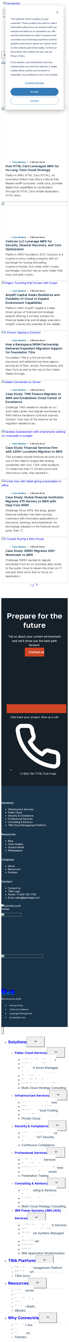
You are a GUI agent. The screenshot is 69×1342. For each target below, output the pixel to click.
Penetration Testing (34, 1175)
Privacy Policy (16, 1005)
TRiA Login (14, 891)
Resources (18, 1283)
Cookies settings (34, 82)
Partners (13, 872)
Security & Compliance (20, 815)
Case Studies (15, 844)
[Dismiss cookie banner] (57, 13)
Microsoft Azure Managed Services (39, 1069)
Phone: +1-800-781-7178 (22, 894)
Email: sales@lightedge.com (24, 897)
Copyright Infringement (20, 1013)
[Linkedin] (13, 993)
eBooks (20, 1310)
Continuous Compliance (37, 1145)
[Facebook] (4, 993)
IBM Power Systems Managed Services (42, 1235)
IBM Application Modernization (43, 1253)
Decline (34, 100)
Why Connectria (23, 1317)
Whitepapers (15, 850)
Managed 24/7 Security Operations (37, 1139)
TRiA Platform (22, 1260)
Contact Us (14, 888)
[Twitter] (9, 993)
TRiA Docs (22, 1276)
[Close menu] (2, 1030)
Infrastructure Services (21, 809)
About (11, 866)
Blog (10, 840)
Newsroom (14, 869)
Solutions (17, 1041)
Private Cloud (30, 1118)
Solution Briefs (16, 847)
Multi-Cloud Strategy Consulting (43, 1088)
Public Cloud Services (31, 1053)
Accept (35, 91)
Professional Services (20, 818)
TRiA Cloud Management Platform (27, 825)
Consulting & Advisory (20, 822)
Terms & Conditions (19, 1009)
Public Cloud (15, 812)
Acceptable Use (17, 1017)
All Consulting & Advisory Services (39, 1192)
